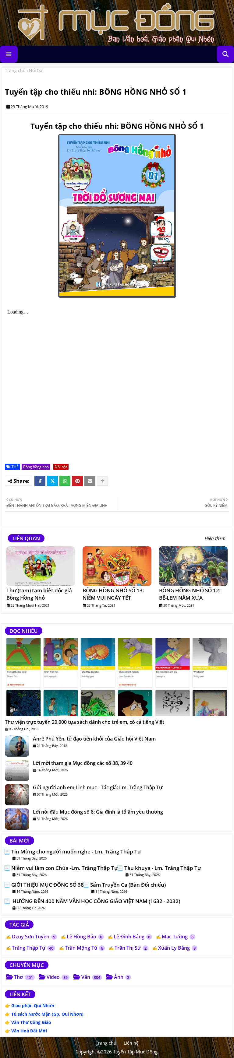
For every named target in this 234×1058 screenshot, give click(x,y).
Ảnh (121, 977)
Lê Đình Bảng (132, 936)
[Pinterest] (77, 481)
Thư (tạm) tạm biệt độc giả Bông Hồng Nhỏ (39, 594)
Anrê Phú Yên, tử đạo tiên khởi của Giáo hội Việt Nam (94, 738)
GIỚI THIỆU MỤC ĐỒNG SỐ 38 (47, 884)
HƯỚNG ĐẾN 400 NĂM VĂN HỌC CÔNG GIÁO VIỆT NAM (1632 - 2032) (95, 901)
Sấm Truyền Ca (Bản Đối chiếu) (128, 884)
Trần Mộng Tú (84, 947)
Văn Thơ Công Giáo (31, 1022)
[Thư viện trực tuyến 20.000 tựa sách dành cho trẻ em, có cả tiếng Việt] (117, 677)
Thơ (23, 977)
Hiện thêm (215, 538)
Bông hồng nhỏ (36, 466)
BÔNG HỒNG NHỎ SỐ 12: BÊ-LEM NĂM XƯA (190, 594)
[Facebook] (39, 481)
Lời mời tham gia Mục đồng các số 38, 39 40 (83, 763)
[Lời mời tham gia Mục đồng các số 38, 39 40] (17, 770)
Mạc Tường (177, 936)
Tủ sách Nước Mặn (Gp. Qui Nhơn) (47, 1014)
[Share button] (102, 481)
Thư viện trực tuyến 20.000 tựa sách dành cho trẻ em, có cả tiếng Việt (84, 722)
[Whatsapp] (64, 481)
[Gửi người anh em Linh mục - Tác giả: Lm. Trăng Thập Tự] (17, 794)
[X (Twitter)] (52, 481)
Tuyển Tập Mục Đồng (135, 1052)
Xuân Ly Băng (177, 947)
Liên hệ (131, 1043)
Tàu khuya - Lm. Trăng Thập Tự (162, 868)
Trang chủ (15, 70)
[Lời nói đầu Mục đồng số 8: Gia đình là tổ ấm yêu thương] (17, 819)
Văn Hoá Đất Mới (29, 1031)
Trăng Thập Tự (32, 947)
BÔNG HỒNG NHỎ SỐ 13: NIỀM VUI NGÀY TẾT (113, 594)
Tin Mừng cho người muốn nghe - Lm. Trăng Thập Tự (76, 851)
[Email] (89, 481)
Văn (90, 977)
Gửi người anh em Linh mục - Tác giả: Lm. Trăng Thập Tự (97, 787)
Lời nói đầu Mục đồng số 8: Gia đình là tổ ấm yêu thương (98, 811)
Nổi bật (36, 70)
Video (57, 977)
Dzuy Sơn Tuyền (33, 936)
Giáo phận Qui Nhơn (32, 1005)
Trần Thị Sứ (131, 947)
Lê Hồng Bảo (84, 936)
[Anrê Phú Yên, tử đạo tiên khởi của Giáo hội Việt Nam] (17, 746)
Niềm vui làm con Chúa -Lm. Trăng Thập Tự (64, 868)
